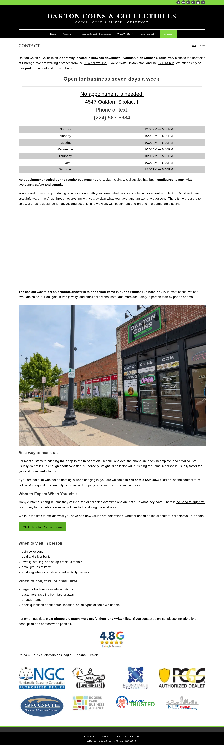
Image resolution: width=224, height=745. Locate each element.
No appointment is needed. (112, 94)
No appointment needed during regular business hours (60, 179)
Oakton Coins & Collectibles (38, 58)
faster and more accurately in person (135, 297)
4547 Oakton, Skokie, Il (112, 102)
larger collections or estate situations (47, 589)
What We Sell (147, 34)
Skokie (161, 58)
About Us (68, 34)
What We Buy (124, 34)
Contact (168, 34)
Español (80, 655)
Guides (116, 736)
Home (53, 34)
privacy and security (74, 203)
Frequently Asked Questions (96, 34)
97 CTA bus (166, 63)
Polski (94, 655)
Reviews (105, 736)
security (57, 184)
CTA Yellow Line (95, 63)
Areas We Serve (91, 736)
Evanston (128, 58)
